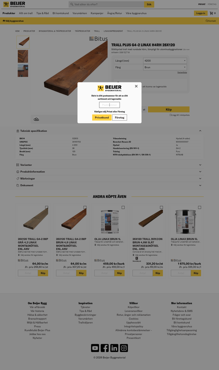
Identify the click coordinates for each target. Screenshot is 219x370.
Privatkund (102, 117)
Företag (119, 117)
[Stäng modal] (136, 86)
